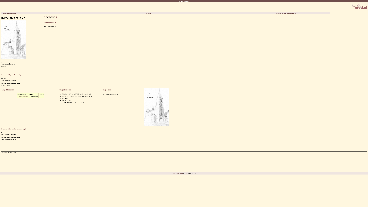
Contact (174, 173)
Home (181, 1)
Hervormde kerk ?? (23, 96)
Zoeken (186, 1)
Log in (185, 173)
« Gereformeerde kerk (9, 13)
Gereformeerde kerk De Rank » (286, 13)
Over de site (180, 173)
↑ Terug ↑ (149, 13)
